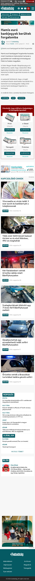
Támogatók (27, 568)
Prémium (25, 147)
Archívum (27, 561)
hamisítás (21, 98)
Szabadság (15, 41)
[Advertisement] (17, 496)
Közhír (12, 44)
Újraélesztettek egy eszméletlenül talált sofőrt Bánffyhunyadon (15, 342)
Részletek (10, 133)
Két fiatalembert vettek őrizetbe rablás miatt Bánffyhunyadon (13, 273)
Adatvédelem (7, 561)
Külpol (4, 398)
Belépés (20, 1)
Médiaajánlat (7, 568)
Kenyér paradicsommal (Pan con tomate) (15, 441)
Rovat (8, 44)
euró (13, 98)
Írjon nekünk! (7, 571)
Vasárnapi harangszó (9, 447)
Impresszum (8, 565)
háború (15, 14)
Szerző (8, 41)
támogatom (9, 153)
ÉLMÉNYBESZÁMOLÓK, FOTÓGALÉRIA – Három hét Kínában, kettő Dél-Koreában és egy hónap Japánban (21, 470)
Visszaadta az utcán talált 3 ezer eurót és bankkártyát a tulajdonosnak (15, 203)
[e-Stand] (28, 8)
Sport (4, 420)
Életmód (5, 439)
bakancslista (26, 14)
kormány (6, 14)
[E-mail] (22, 8)
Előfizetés (29, 1)
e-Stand (25, 124)
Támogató (9, 147)
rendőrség (5, 98)
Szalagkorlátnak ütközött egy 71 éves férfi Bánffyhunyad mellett (16, 307)
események (15, 17)
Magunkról (27, 565)
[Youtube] (25, 8)
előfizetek (9, 130)
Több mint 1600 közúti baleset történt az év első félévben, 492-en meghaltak (17, 238)
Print (10, 124)
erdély (5, 17)
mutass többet (17, 451)
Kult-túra (6, 405)
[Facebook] (18, 8)
